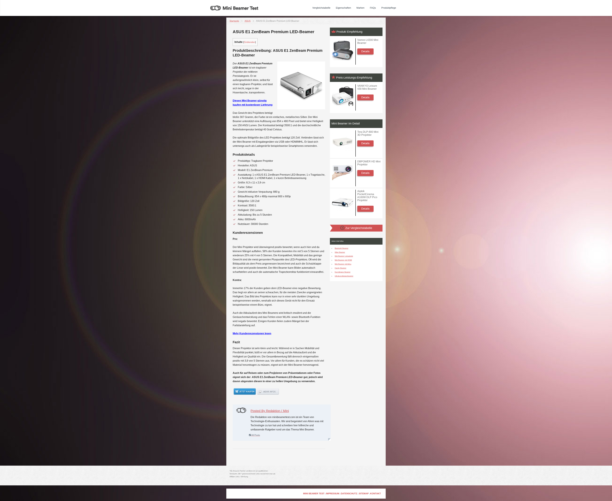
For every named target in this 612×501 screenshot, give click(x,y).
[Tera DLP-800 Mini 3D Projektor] (342, 142)
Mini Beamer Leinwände (344, 256)
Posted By (270, 411)
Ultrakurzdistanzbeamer (344, 276)
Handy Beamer (340, 268)
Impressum (332, 493)
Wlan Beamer (340, 252)
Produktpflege (388, 8)
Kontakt (375, 493)
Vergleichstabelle (321, 8)
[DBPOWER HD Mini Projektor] (342, 172)
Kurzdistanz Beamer (342, 272)
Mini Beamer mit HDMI (343, 260)
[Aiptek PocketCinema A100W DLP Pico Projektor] (342, 201)
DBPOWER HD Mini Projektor (369, 163)
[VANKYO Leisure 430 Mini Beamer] (342, 96)
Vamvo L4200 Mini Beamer (367, 41)
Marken (360, 8)
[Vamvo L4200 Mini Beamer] (342, 50)
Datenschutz (349, 493)
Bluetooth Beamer (341, 248)
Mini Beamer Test (313, 493)
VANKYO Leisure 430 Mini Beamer (367, 87)
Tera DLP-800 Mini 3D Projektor (368, 133)
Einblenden (249, 42)
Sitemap (364, 493)
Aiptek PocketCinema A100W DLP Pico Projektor (367, 196)
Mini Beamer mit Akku (343, 264)
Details (365, 51)
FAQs (373, 8)
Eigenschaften (343, 8)
